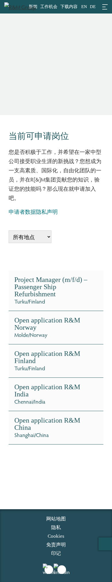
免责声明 (56, 544)
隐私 (56, 527)
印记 (56, 553)
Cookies (56, 536)
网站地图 (56, 519)
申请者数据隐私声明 (33, 211)
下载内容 (69, 6)
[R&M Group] (20, 5)
